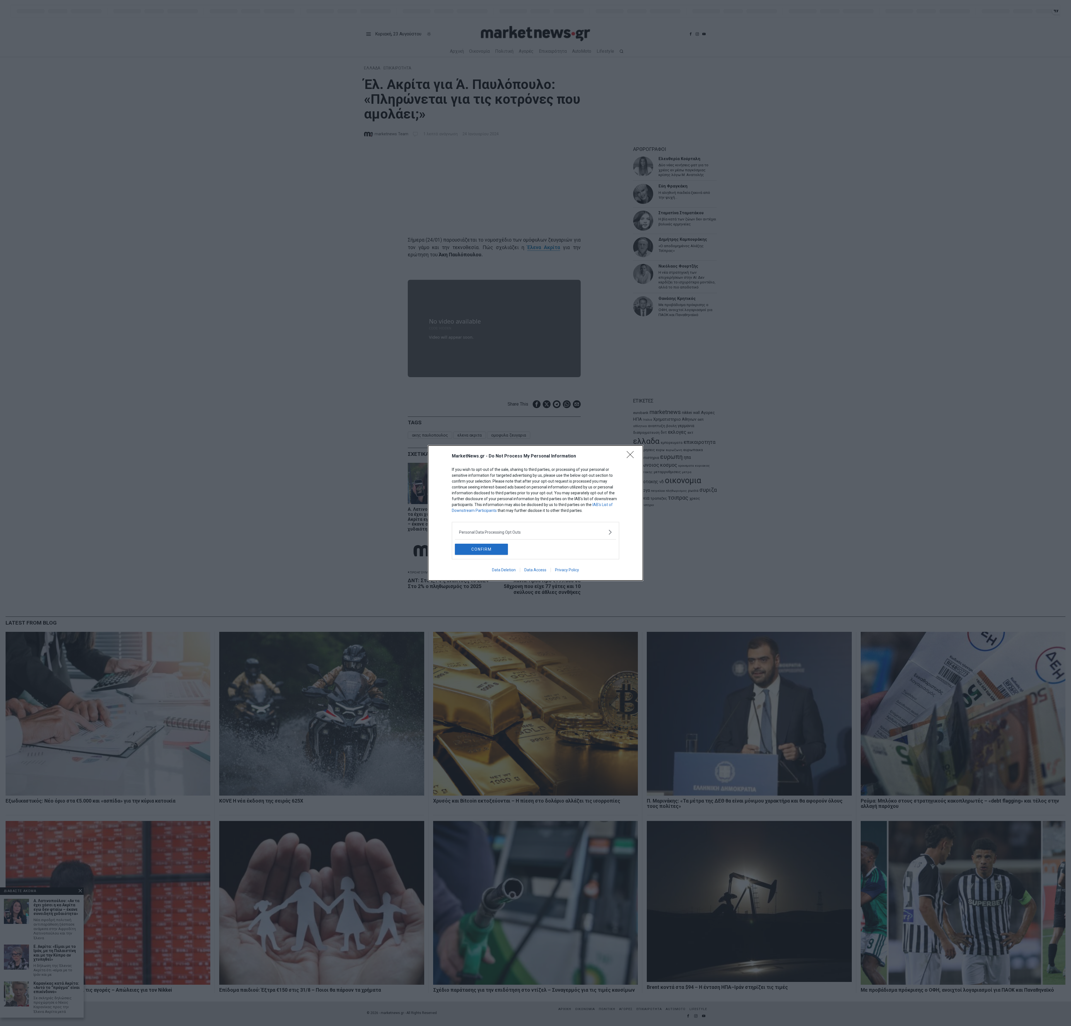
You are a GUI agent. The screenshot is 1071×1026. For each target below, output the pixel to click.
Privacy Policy (567, 570)
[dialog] (535, 513)
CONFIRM (481, 549)
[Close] (632, 456)
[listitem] (535, 532)
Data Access (535, 570)
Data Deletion (504, 570)
